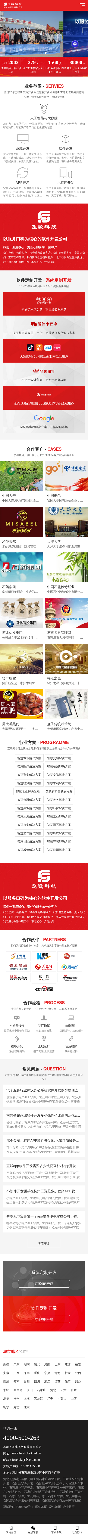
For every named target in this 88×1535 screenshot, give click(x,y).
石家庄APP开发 (49, 1479)
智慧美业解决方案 (29, 808)
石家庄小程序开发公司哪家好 (55, 1487)
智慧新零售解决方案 (58, 791)
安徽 (6, 1373)
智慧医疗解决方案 (29, 766)
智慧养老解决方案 (59, 841)
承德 (6, 1398)
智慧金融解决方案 (29, 799)
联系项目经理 (44, 1283)
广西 (16, 1373)
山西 (74, 1398)
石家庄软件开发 (22, 1483)
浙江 (47, 1381)
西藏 (6, 1381)
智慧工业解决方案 (59, 816)
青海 (57, 1373)
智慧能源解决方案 (59, 849)
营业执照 (69, 1506)
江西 (68, 1364)
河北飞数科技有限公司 (18, 1479)
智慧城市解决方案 (29, 758)
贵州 (27, 1381)
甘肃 (68, 1373)
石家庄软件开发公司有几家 (27, 1496)
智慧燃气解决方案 (29, 833)
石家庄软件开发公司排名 (64, 1496)
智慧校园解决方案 (59, 766)
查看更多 (44, 1243)
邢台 (78, 1381)
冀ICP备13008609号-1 (18, 1506)
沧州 (16, 1398)
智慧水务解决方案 (29, 824)
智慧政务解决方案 (59, 799)
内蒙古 (61, 1398)
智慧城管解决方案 (29, 849)
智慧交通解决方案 (59, 758)
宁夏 (47, 1373)
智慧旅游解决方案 (29, 816)
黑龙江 (38, 1398)
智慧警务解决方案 (29, 774)
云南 (16, 1381)
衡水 (6, 1407)
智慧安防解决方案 (59, 774)
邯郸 (6, 1390)
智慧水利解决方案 (59, 783)
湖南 (27, 1364)
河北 (53, 1390)
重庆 (37, 1373)
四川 (37, 1381)
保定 (68, 1381)
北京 (27, 1407)
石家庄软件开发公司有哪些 (21, 1500)
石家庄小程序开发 (21, 1487)
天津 (63, 1390)
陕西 (78, 1373)
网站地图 (41, 1506)
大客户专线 (55, 1532)
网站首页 (11, 1532)
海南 (27, 1373)
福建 (78, 1364)
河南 (47, 1364)
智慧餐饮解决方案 (59, 833)
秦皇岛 (17, 1390)
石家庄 (41, 1390)
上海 (27, 1398)
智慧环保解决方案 (59, 808)
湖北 (37, 1364)
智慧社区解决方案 (29, 841)
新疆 (6, 1364)
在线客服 (33, 1532)
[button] (42, 53)
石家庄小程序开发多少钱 (40, 1491)
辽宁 (50, 1398)
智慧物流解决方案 (29, 783)
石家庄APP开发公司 (49, 1483)
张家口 (75, 1390)
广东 (16, 1364)
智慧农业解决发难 (28, 791)
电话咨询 (77, 1532)
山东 (57, 1364)
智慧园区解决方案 (59, 824)
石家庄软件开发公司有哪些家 (61, 1500)
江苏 (57, 1381)
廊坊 (16, 1407)
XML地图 (55, 1506)
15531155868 (30, 1466)
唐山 (30, 1390)
